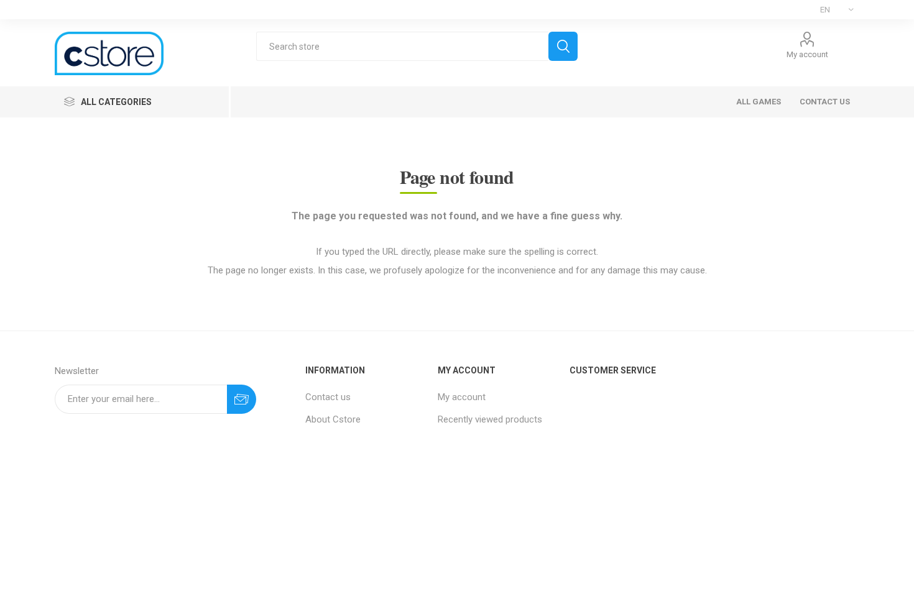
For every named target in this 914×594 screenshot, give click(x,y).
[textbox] (402, 46)
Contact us (328, 397)
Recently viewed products (490, 419)
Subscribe (241, 399)
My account (807, 54)
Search (563, 46)
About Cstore (333, 419)
